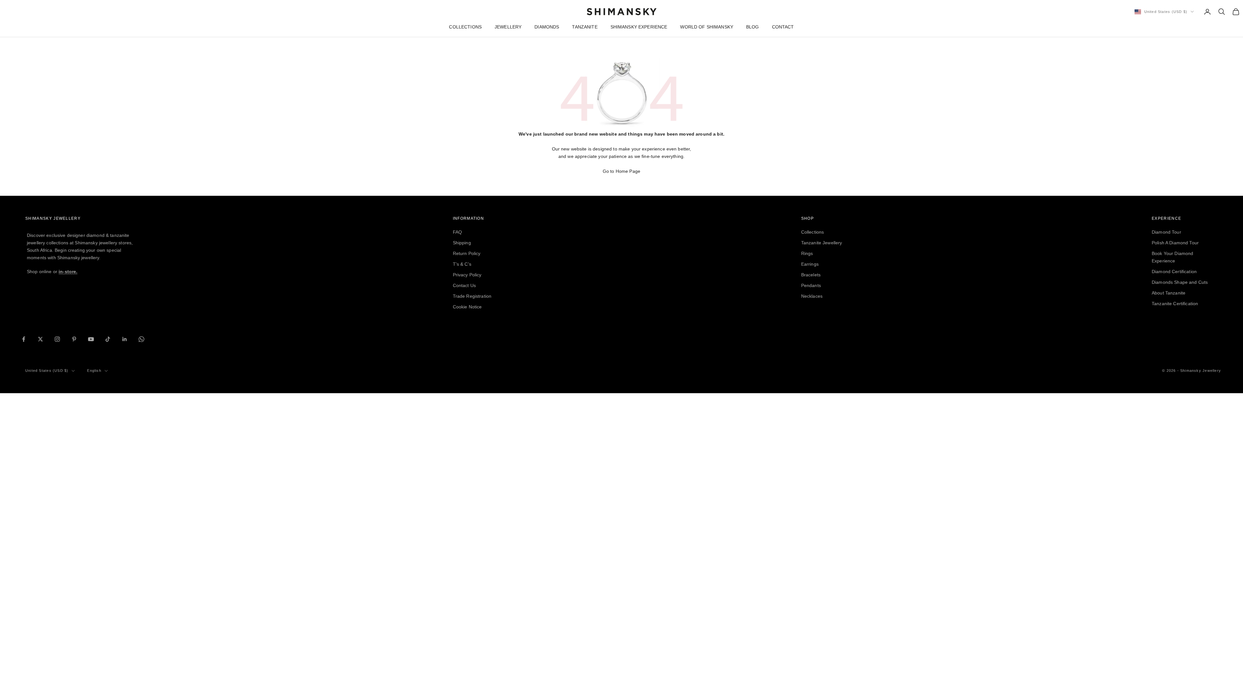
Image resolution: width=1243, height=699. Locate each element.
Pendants (811, 285)
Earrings (810, 264)
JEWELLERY (508, 26)
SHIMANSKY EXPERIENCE (638, 26)
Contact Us (464, 285)
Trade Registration (472, 296)
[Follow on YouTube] (91, 339)
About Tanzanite (1168, 292)
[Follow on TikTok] (108, 339)
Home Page (628, 171)
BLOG (752, 26)
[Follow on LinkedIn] (124, 339)
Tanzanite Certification (1175, 303)
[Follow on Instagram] (57, 339)
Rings (807, 253)
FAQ (457, 232)
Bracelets (811, 274)
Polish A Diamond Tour (1175, 242)
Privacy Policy (467, 274)
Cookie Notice (467, 306)
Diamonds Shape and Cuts (1180, 282)
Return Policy (467, 253)
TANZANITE (584, 26)
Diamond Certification (1174, 271)
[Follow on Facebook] (23, 339)
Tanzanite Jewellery (821, 242)
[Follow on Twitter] (40, 339)
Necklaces (812, 296)
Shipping (462, 242)
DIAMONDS (546, 26)
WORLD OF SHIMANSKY (706, 26)
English (94, 370)
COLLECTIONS (465, 26)
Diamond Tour (1166, 232)
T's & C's (462, 264)
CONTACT (783, 26)
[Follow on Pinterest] (74, 339)
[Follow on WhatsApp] (141, 339)
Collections (812, 232)
